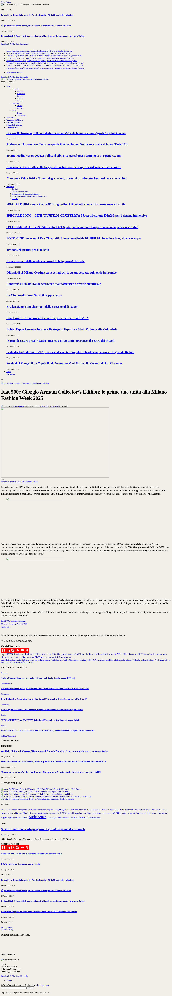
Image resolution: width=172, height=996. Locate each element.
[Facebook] (3, 650)
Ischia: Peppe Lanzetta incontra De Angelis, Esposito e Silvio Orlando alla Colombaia (37, 15)
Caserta (20, 96)
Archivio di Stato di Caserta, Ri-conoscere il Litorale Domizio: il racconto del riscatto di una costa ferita (45, 688)
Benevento (21, 94)
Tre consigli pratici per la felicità (27, 249)
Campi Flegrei (60, 809)
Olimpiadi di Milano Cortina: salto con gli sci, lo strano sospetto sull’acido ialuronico (61, 272)
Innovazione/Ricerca (14, 120)
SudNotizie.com (18, 406)
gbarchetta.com (42, 985)
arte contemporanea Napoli (23, 810)
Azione (35, 810)
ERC (131, 810)
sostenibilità (23, 817)
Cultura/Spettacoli (14, 122)
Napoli (19, 98)
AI (2, 810)
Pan (128, 813)
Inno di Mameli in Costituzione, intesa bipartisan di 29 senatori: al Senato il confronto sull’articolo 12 (44, 699)
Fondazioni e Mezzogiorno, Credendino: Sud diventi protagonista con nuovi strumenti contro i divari (44, 63)
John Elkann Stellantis (83, 654)
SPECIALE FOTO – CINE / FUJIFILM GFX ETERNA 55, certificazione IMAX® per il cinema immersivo (76, 215)
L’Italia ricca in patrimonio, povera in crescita (20, 864)
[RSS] (17, 650)
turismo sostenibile (63, 817)
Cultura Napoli (124, 809)
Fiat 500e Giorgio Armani (13, 620)
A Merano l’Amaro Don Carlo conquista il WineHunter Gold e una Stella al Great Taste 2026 (67, 144)
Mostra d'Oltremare (103, 813)
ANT (10, 809)
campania (49, 810)
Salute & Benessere (14, 125)
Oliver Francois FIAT (133, 654)
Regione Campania (158, 813)
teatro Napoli (52, 818)
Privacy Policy (7, 927)
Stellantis (5, 626)
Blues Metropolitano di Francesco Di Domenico (29, 196)
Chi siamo (10, 374)
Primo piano (5, 694)
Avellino (20, 91)
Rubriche (10, 187)
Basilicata (15, 103)
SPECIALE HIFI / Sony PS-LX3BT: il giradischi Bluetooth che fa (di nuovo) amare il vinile (65, 204)
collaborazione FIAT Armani (33, 657)
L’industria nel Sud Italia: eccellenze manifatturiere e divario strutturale (53, 284)
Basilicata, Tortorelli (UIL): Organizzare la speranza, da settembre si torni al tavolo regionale (41, 61)
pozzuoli (132, 813)
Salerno (20, 101)
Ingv (44, 813)
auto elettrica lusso (153, 654)
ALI (7, 810)
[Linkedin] (8, 650)
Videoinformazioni (94, 817)
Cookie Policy (7, 930)
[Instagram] (12, 650)
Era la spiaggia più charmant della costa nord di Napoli (42, 306)
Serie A (16, 817)
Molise (14, 111)
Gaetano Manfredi (23, 813)
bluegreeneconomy (14, 72)
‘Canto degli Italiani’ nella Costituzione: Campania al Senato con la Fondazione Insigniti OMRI (42, 709)
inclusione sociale (36, 813)
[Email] (22, 650)
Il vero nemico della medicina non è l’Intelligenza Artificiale (45, 261)
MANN (63, 813)
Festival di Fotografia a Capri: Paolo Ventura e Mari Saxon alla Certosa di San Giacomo (40, 58)
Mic (94, 813)
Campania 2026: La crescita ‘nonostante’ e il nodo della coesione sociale (31, 854)
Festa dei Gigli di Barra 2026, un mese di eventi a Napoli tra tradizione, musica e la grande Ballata (43, 36)
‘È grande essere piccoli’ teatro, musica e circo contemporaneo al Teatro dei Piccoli (36, 26)
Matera (19, 106)
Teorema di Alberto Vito (20, 191)
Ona (122, 813)
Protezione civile (142, 813)
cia (68, 809)
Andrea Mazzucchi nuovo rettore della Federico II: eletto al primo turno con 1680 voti (38, 678)
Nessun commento (53, 406)
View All (15, 199)
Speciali (15, 189)
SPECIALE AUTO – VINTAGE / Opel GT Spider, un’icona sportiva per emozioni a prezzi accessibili (72, 227)
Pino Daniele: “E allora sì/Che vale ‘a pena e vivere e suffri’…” (47, 318)
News (8, 372)
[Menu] (2, 379)
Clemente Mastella (94, 809)
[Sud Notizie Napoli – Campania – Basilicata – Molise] (25, 79)
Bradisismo (42, 810)
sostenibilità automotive (60, 657)
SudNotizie (37, 817)
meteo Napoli (87, 813)
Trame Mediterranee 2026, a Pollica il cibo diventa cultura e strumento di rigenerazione (63, 155)
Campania (15, 89)
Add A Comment (8, 736)
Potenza (20, 108)
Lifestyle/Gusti (12, 127)
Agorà (3, 835)
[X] (27, 650)
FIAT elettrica (40, 654)
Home (9, 981)
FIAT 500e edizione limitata (19, 654)
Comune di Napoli (107, 810)
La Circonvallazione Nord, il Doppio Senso (34, 295)
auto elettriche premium (27, 660)
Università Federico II (79, 817)
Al (4, 810)
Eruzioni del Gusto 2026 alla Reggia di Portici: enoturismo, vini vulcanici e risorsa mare (63, 167)
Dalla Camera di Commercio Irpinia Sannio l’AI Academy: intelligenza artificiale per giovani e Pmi (44, 65)
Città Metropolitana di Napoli (79, 810)
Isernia (19, 113)
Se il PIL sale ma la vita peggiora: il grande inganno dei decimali (43, 829)
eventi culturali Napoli (142, 809)
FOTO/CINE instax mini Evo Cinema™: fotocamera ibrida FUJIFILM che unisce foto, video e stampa (73, 238)
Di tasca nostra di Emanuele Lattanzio (25, 194)
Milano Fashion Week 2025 (14, 623)
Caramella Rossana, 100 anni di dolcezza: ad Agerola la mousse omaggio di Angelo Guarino (66, 133)
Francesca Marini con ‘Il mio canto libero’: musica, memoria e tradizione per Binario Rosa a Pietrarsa (45, 68)
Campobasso (21, 115)
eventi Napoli (156, 810)
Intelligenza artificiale (53, 813)
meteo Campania (74, 813)
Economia (10, 118)
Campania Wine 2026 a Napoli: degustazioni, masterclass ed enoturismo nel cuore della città (66, 178)
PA (125, 813)
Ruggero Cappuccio (7, 818)
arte (13, 810)
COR (116, 809)
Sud (8, 86)
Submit (30, 988)
